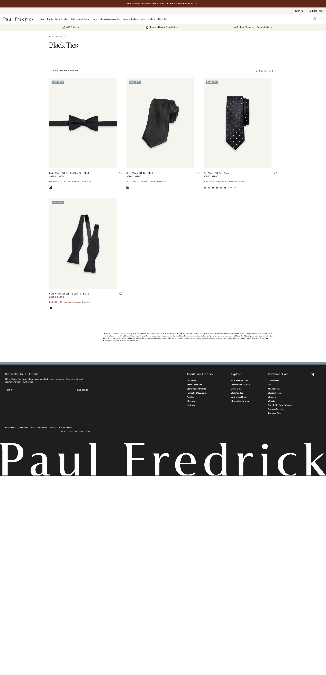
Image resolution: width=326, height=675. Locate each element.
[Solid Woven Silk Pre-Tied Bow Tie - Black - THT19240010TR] (83, 123)
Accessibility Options (39, 427)
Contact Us (273, 380)
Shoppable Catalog (240, 401)
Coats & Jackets (130, 19)
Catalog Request (276, 409)
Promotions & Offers (240, 384)
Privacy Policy (10, 427)
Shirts (50, 19)
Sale (143, 19)
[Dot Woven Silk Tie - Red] (213, 187)
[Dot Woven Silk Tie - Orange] (205, 187)
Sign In (299, 10)
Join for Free (316, 10)
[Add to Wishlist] (120, 173)
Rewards (161, 19)
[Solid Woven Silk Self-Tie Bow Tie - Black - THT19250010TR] (83, 243)
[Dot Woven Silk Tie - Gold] (209, 187)
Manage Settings (65, 427)
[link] (69, 27)
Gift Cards (236, 388)
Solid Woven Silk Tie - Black (139, 173)
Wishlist (271, 401)
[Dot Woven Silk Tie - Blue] (225, 187)
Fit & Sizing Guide (239, 380)
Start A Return (275, 393)
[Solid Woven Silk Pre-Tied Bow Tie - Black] (50, 187)
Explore (151, 19)
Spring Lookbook (239, 397)
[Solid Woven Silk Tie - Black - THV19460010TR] (160, 123)
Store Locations (194, 384)
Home (51, 37)
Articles (190, 397)
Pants (94, 19)
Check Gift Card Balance (280, 405)
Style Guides (237, 393)
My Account (273, 388)
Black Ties (62, 37)
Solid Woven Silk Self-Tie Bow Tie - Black (69, 293)
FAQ (270, 384)
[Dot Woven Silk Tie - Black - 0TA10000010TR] (237, 123)
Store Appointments (196, 388)
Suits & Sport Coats (80, 19)
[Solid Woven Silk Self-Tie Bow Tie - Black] (50, 308)
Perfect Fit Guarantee (197, 393)
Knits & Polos (61, 19)
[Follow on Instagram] (312, 374)
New (42, 19)
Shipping (272, 397)
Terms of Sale (274, 413)
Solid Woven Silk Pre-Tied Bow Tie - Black (69, 173)
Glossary (191, 401)
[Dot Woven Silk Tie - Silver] (221, 187)
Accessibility (23, 427)
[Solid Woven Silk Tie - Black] (128, 187)
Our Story (191, 380)
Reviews (191, 405)
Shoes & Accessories (110, 19)
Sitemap (53, 427)
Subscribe (82, 390)
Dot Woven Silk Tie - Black (216, 173)
